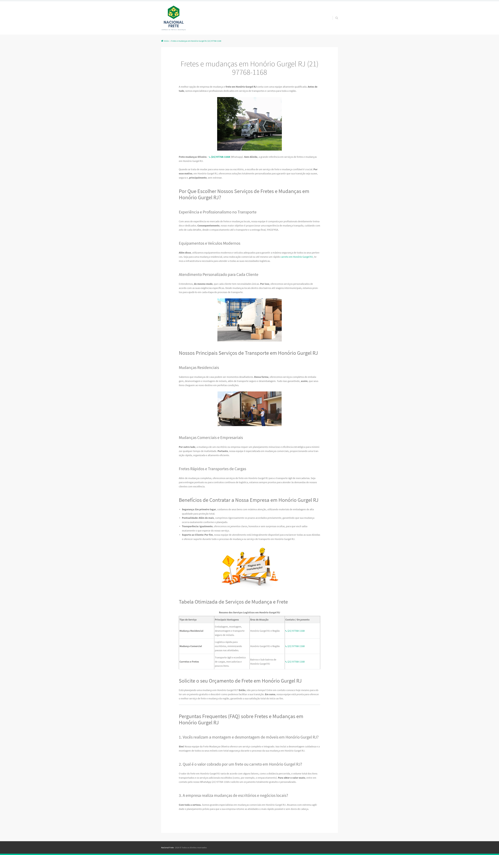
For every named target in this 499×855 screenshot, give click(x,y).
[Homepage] (173, 17)
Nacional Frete (167, 847)
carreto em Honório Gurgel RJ (297, 256)
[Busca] (334, 14)
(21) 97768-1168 (296, 630)
